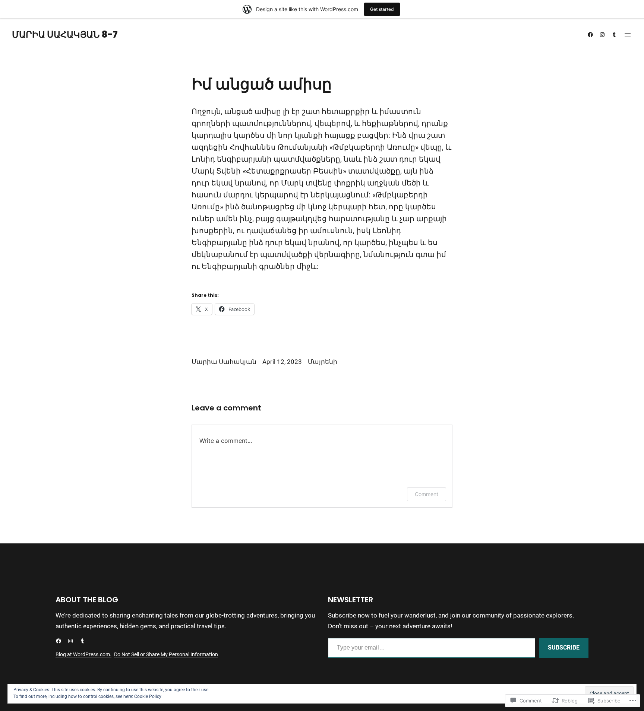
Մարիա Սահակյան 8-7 (65, 34)
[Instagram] (602, 35)
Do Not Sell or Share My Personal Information (166, 654)
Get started (382, 9)
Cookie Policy (147, 696)
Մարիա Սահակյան (224, 361)
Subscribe (564, 647)
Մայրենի (322, 361)
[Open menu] (627, 34)
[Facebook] (590, 35)
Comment (426, 494)
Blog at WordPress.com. (83, 654)
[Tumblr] (614, 35)
